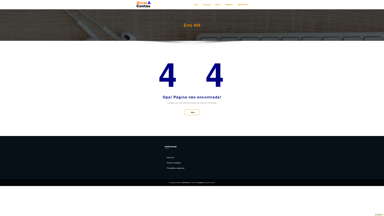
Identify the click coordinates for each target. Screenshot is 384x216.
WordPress (186, 182)
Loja (195, 4)
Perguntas (207, 4)
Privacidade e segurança (175, 168)
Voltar (193, 112)
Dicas (217, 4)
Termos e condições (174, 163)
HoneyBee (199, 182)
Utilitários (228, 4)
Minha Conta (243, 4)
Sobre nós (170, 157)
